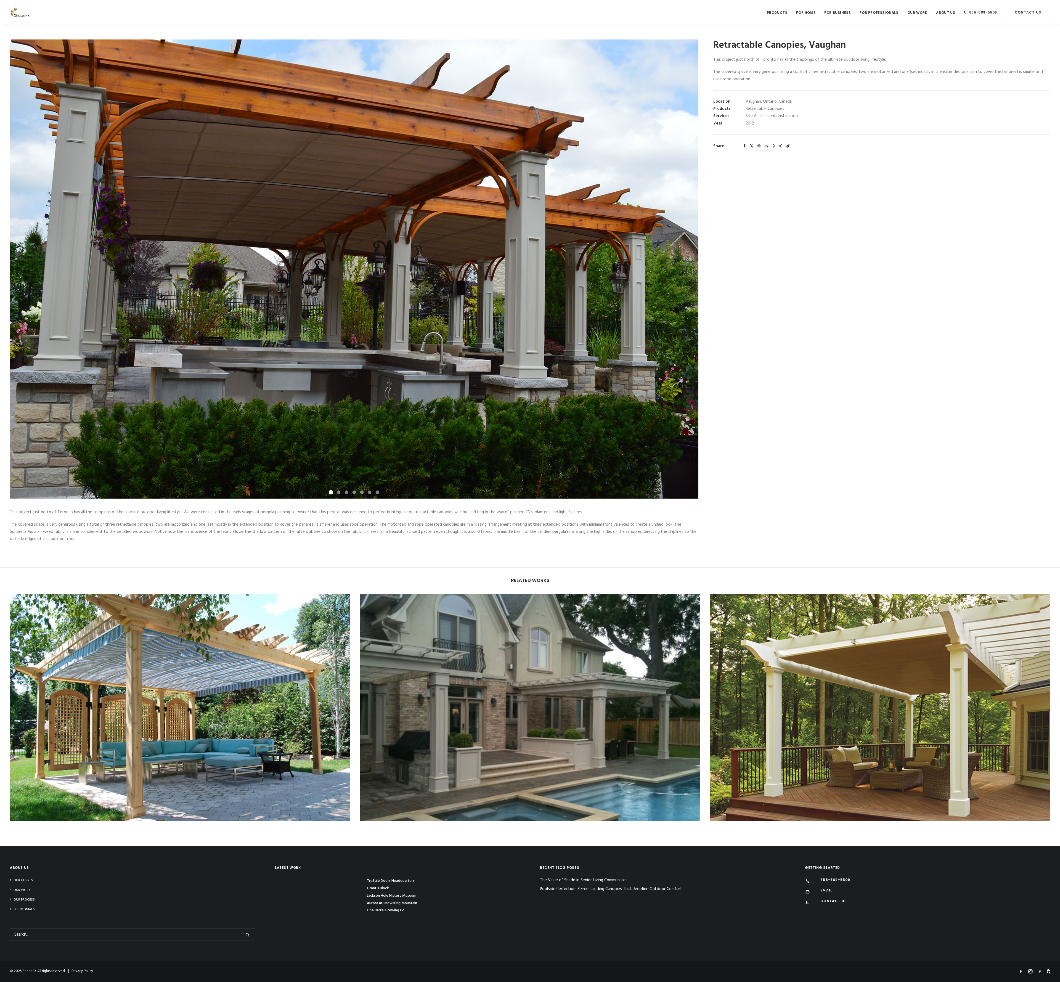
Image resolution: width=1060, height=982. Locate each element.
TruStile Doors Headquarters (391, 881)
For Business (837, 12)
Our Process (24, 899)
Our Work (917, 12)
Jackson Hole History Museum (391, 896)
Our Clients (23, 880)
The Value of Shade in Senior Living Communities (583, 880)
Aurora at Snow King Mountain (392, 903)
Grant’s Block (378, 888)
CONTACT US (833, 901)
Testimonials (24, 909)
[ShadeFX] (20, 12)
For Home (805, 12)
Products (777, 12)
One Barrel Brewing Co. (386, 910)
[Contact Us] (807, 903)
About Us (945, 12)
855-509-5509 (983, 12)
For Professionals (879, 12)
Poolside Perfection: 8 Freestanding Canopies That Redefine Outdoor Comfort (611, 889)
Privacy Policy (82, 971)
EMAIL (826, 890)
